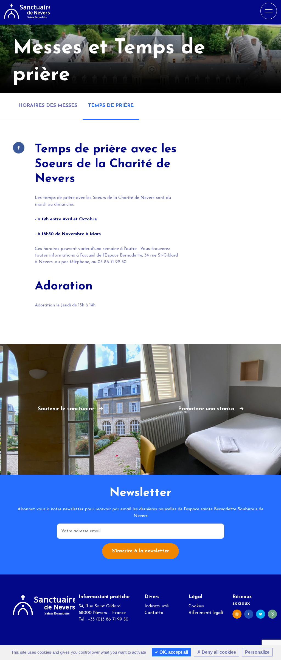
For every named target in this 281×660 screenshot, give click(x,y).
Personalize (257, 652)
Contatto (154, 613)
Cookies (196, 606)
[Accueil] (27, 11)
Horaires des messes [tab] (47, 105)
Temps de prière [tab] (111, 105)
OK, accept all (173, 652)
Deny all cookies (218, 652)
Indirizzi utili (157, 606)
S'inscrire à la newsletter (140, 551)
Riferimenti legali (206, 613)
